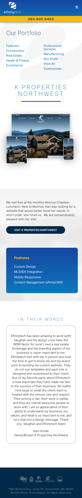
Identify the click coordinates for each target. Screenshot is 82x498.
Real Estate (14, 55)
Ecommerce (14, 65)
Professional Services (52, 47)
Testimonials (53, 69)
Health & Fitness (17, 60)
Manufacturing (54, 54)
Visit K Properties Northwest (35, 230)
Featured (12, 46)
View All (49, 64)
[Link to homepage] (43, 8)
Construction (15, 51)
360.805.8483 (41, 19)
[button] (76, 7)
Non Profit (51, 59)
